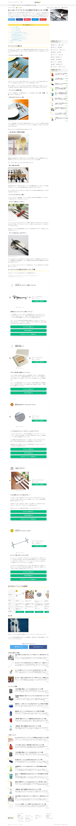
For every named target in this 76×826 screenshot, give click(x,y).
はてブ (36, 19)
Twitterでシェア (19, 646)
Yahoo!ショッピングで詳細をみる (29, 334)
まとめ (12, 42)
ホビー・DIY (28, 821)
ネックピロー (54, 66)
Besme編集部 (20, 7)
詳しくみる (20, 611)
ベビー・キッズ (28, 815)
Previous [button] (10, 297)
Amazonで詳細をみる (29, 326)
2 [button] (20, 309)
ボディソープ (54, 54)
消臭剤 (53, 64)
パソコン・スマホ (20, 821)
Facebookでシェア (38, 646)
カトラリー (58, 7)
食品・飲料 (27, 818)
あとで (28, 19)
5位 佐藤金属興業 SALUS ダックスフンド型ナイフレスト (20, 34)
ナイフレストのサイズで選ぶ (16, 28)
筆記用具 (54, 52)
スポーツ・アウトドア (29, 819)
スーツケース (62, 66)
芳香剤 (60, 61)
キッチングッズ (51, 7)
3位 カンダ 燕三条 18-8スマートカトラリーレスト (19, 36)
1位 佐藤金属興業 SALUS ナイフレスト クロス (19, 39)
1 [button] (19, 309)
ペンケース (54, 61)
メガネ (61, 54)
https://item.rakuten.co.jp (13, 120)
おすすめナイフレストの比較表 (16, 40)
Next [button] (30, 297)
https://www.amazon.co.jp (20, 307)
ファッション (20, 819)
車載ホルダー (60, 64)
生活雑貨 (19, 815)
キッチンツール (55, 49)
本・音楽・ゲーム (38, 815)
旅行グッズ (54, 47)
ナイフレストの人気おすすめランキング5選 (18, 32)
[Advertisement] (59, 31)
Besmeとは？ (48, 815)
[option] (20, 298)
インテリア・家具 (20, 818)
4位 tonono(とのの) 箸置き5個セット (17, 35)
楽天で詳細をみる (29, 330)
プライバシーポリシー (49, 818)
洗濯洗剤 (59, 59)
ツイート (12, 19)
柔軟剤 (53, 59)
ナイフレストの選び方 (15, 27)
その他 (36, 818)
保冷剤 (60, 52)
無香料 (60, 47)
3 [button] (21, 369)
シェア (20, 19)
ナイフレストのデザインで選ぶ (16, 31)
